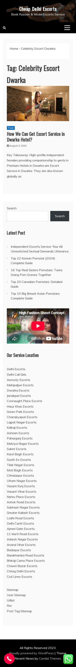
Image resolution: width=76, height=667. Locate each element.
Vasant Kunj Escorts (21, 486)
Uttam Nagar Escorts (22, 481)
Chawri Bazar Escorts (22, 566)
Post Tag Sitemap (19, 611)
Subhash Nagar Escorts (23, 507)
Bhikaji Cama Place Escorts (26, 561)
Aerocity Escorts (18, 380)
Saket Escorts (17, 449)
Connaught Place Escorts (24, 401)
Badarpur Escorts (19, 550)
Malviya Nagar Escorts (23, 444)
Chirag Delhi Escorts (21, 571)
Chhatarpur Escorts (20, 475)
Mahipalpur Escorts (20, 385)
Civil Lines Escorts (19, 577)
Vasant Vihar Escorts (21, 491)
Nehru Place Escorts (21, 497)
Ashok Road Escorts (21, 502)
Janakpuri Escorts (19, 396)
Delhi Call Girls (16, 374)
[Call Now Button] (9, 658)
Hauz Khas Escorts (20, 406)
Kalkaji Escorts (17, 427)
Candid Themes (50, 658)
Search (12, 208)
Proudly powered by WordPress (32, 653)
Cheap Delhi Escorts (38, 8)
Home (14, 48)
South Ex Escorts (19, 460)
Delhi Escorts (16, 369)
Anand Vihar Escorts (21, 545)
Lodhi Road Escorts (20, 518)
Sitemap (12, 590)
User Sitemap (16, 595)
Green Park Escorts (20, 412)
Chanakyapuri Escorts (22, 417)
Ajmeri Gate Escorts (21, 529)
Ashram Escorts (18, 433)
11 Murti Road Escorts (22, 534)
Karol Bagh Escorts (20, 454)
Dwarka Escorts (18, 390)
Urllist (11, 600)
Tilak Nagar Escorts (20, 465)
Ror (9, 606)
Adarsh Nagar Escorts (22, 539)
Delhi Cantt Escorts (20, 523)
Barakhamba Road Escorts (25, 555)
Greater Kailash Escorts (23, 513)
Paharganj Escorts (20, 438)
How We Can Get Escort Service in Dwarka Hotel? (36, 136)
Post (10, 127)
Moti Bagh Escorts (20, 470)
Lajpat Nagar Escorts (21, 422)
